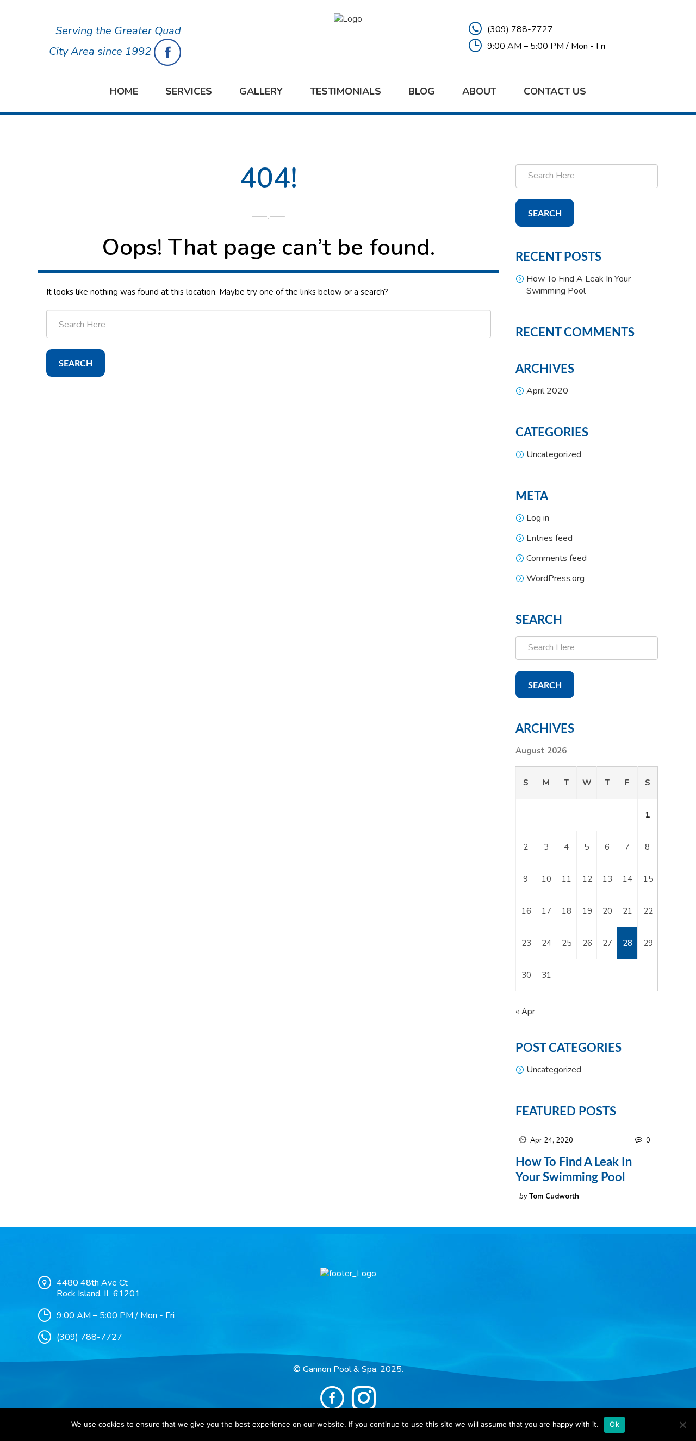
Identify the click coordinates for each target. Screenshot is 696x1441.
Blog (421, 91)
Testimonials (345, 91)
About (479, 91)
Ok (614, 1424)
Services (188, 91)
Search (75, 363)
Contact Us (555, 91)
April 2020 (547, 391)
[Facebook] (332, 1398)
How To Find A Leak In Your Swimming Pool (578, 285)
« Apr (525, 1011)
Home (124, 91)
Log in (537, 518)
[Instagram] (364, 1398)
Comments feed (556, 558)
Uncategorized (553, 454)
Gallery (261, 91)
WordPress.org (555, 578)
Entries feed (549, 538)
